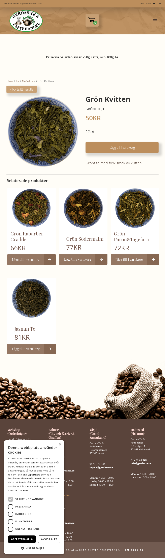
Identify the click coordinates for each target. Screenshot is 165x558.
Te (17, 81)
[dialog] (34, 497)
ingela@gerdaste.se (101, 467)
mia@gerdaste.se (141, 463)
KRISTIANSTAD (29, 4)
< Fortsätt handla (21, 89)
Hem (9, 81)
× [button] (59, 444)
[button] (34, 548)
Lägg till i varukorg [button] (25, 259)
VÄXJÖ (22, 4)
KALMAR (16, 4)
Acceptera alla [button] (22, 539)
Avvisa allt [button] (49, 539)
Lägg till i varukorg (122, 147)
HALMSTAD (37, 4)
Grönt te (27, 81)
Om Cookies (134, 550)
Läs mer (23, 490)
